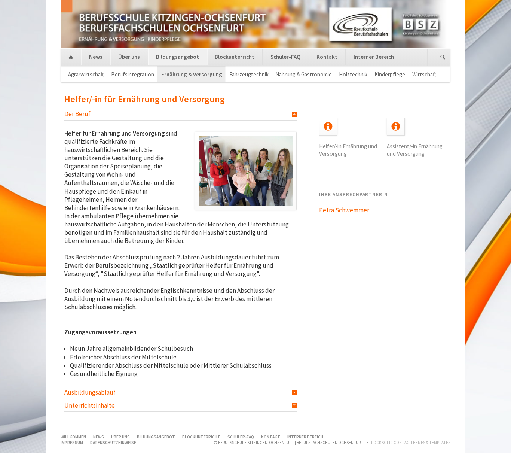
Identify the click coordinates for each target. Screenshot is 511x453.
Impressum (72, 442)
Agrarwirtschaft (86, 74)
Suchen (442, 57)
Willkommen (71, 57)
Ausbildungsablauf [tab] (90, 392)
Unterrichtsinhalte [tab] (89, 405)
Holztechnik (353, 74)
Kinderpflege (389, 74)
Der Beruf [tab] (77, 114)
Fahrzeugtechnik (249, 74)
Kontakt (326, 56)
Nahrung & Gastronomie (303, 74)
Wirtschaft (424, 74)
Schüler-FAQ (285, 56)
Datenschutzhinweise (113, 442)
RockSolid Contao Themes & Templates (410, 442)
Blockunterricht (234, 56)
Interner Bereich (374, 56)
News (95, 56)
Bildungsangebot (177, 56)
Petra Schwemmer (344, 210)
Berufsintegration (132, 74)
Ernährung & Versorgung (191, 74)
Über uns (129, 56)
